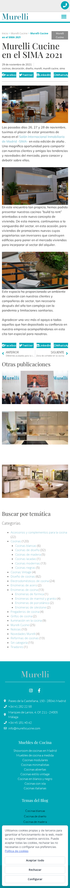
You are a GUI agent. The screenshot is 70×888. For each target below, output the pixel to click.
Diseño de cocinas (23, 576)
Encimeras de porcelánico (32, 603)
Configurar (35, 879)
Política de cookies (16, 851)
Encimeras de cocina (24, 590)
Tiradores (17, 647)
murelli (38, 68)
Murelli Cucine (19, 33)
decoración (18, 68)
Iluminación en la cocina (26, 620)
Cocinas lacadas (25, 559)
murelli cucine (50, 68)
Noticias (16, 629)
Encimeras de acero (24, 585)
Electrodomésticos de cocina (30, 581)
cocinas (6, 68)
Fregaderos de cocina (25, 612)
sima (62, 68)
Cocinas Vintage (21, 572)
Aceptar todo (35, 860)
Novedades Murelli (23, 634)
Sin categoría (19, 642)
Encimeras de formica (29, 594)
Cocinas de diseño (27, 550)
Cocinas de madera (28, 554)
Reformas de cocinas (25, 638)
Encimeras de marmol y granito (35, 598)
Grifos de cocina (21, 616)
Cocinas (16, 541)
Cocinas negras (25, 567)
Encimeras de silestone (30, 607)
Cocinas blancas (25, 546)
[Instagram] (31, 690)
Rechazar (35, 870)
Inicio (5, 33)
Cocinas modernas (27, 563)
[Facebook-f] (39, 690)
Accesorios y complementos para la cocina (39, 532)
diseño (29, 68)
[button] (64, 16)
